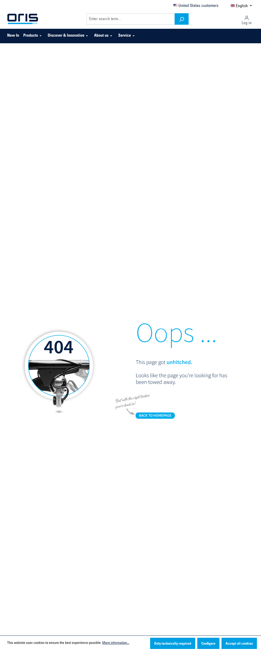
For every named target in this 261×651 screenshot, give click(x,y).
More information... (115, 643)
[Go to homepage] (22, 19)
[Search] (182, 19)
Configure (208, 644)
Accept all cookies (239, 644)
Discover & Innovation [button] (66, 36)
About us (101, 36)
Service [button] (124, 36)
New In (13, 36)
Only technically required (172, 644)
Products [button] (30, 36)
